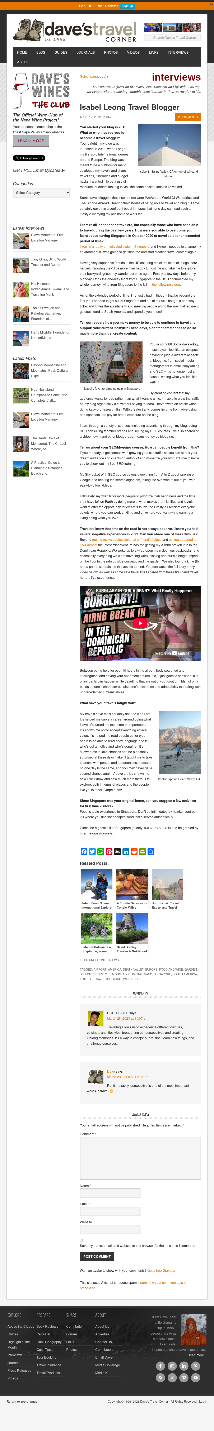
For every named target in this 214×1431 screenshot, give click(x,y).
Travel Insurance (49, 1365)
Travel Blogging (107, 979)
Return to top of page (22, 1401)
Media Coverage (107, 1365)
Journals (14, 1362)
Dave (111, 1071)
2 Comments (188, 117)
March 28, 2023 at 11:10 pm (127, 1076)
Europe (151, 969)
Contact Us (103, 1341)
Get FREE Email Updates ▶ (39, 170)
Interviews (110, 960)
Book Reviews (47, 1326)
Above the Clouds (21, 1326)
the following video (166, 284)
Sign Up (127, 6)
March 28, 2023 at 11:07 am (127, 1018)
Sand (148, 974)
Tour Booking (46, 1357)
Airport (100, 969)
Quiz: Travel (45, 1349)
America (114, 969)
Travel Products (48, 1372)
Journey (86, 974)
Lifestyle (102, 974)
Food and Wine (171, 969)
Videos (13, 1378)
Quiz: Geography (49, 1341)
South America (185, 974)
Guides (13, 1334)
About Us (102, 1326)
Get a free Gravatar (161, 1270)
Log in (203, 1401)
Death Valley (133, 969)
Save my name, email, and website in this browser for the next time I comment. (137, 1245)
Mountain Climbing (127, 974)
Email (85, 1203)
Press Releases (19, 1370)
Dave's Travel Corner (75, 31)
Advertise (102, 1334)
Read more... (196, 1355)
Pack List (43, 1334)
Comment (88, 1133)
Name (85, 1185)
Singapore (162, 974)
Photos (71, 1349)
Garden (191, 969)
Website (86, 1222)
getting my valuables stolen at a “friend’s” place (127, 539)
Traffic (86, 979)
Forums (72, 1334)
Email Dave (104, 1357)
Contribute (74, 1326)
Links (70, 1341)
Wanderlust (133, 979)
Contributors (104, 1349)
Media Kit (102, 1372)
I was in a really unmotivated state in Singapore (115, 246)
